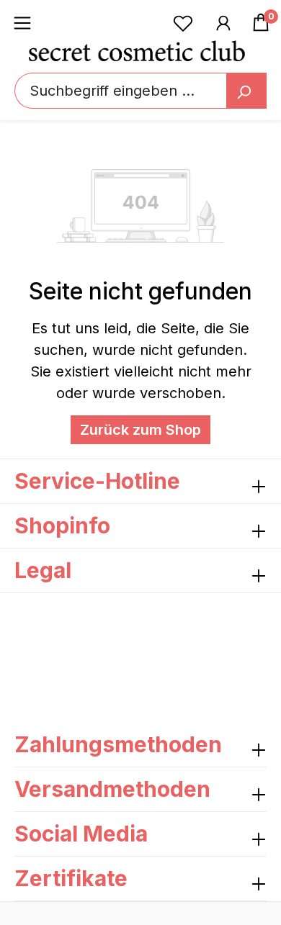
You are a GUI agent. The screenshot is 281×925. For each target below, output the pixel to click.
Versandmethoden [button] (112, 789)
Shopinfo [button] (62, 525)
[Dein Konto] (223, 22)
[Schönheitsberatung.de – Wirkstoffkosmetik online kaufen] (137, 50)
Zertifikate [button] (71, 878)
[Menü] (22, 22)
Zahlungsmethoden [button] (118, 744)
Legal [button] (42, 570)
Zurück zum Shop (140, 429)
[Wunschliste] (183, 22)
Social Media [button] (81, 834)
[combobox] (140, 91)
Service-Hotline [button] (97, 481)
